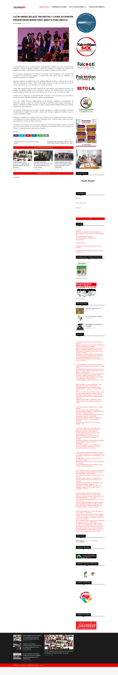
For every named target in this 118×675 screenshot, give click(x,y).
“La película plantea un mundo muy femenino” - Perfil (89, 380)
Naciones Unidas (80, 243)
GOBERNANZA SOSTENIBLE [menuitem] (59, 7)
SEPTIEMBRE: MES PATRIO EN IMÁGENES (94, 325)
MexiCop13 (79, 230)
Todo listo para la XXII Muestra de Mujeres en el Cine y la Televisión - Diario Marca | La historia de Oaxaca (90, 453)
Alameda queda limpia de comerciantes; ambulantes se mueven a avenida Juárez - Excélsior (90, 345)
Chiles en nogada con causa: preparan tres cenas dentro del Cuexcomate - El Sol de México (88, 385)
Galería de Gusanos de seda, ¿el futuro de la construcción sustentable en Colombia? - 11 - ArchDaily (87, 437)
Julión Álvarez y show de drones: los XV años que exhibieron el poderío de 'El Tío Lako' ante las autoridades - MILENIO (88, 487)
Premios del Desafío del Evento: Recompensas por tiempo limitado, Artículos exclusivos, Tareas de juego (90, 232)
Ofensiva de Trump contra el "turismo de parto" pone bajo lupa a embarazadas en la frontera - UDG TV (90, 392)
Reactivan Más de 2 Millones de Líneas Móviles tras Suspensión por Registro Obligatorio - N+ (89, 483)
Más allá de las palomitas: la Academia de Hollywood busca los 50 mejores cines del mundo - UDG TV (89, 374)
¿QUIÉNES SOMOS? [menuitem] (44, 7)
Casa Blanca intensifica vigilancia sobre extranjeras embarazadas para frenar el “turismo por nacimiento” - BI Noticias (90, 396)
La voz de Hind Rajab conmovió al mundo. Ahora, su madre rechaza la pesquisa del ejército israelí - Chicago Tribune (90, 366)
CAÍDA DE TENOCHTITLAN (92, 308)
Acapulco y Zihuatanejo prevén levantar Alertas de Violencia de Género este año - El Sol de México (89, 493)
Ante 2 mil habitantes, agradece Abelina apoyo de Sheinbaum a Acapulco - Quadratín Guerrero (89, 506)
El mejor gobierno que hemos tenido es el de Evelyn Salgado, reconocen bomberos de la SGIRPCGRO (63, 165)
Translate (81, 542)
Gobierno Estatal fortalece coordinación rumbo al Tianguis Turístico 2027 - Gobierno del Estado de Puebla (89, 401)
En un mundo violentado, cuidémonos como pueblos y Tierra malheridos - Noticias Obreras (90, 377)
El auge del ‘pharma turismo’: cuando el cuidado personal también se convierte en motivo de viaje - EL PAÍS (90, 389)
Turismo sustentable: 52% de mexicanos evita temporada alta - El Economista (88, 433)
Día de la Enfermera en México (94, 316)
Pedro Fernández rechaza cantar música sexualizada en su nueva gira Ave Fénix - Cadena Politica (90, 521)
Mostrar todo (79, 252)
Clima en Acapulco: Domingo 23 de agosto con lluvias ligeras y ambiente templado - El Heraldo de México (90, 503)
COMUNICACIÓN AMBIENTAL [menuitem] (97, 7)
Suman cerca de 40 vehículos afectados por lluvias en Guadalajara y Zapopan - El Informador (90, 415)
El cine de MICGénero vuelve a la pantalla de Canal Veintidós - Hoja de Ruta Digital (89, 465)
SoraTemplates (22, 665)
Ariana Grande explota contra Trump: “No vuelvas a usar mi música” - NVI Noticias (89, 511)
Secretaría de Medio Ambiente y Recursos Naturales (89, 250)
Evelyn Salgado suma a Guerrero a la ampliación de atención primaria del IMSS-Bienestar (21, 165)
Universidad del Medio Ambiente (84, 236)
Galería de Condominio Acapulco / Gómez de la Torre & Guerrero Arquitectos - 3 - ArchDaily (90, 496)
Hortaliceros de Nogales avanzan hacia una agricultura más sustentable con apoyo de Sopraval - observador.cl (90, 442)
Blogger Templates (39, 665)
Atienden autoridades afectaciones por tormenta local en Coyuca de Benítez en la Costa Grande (43, 165)
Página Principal (16, 13)
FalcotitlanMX (17, 23)
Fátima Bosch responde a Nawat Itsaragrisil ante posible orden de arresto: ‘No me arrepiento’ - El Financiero (88, 419)
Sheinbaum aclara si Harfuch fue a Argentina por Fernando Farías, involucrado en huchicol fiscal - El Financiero (89, 479)
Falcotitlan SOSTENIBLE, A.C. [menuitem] (78, 7)
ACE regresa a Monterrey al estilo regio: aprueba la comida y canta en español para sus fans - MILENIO (89, 524)
